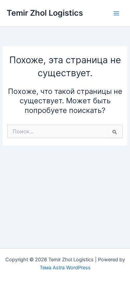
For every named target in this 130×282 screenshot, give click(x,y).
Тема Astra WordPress (65, 268)
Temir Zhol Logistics (45, 13)
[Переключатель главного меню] (116, 13)
